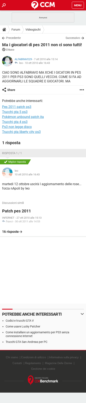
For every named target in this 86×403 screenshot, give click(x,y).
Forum (15, 29)
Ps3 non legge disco (17, 127)
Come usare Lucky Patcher (23, 326)
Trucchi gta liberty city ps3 (21, 132)
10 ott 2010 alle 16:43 (37, 62)
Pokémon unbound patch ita (23, 117)
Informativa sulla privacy (64, 357)
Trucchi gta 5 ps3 (15, 112)
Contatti (17, 363)
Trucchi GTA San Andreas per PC (26, 341)
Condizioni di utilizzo (33, 357)
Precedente (13, 38)
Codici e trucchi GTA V (20, 320)
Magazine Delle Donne (58, 363)
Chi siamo (12, 357)
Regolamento (33, 363)
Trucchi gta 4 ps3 (15, 122)
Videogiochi (32, 29)
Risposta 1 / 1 (12, 153)
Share (11, 90)
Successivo (73, 38)
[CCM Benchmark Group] (43, 380)
